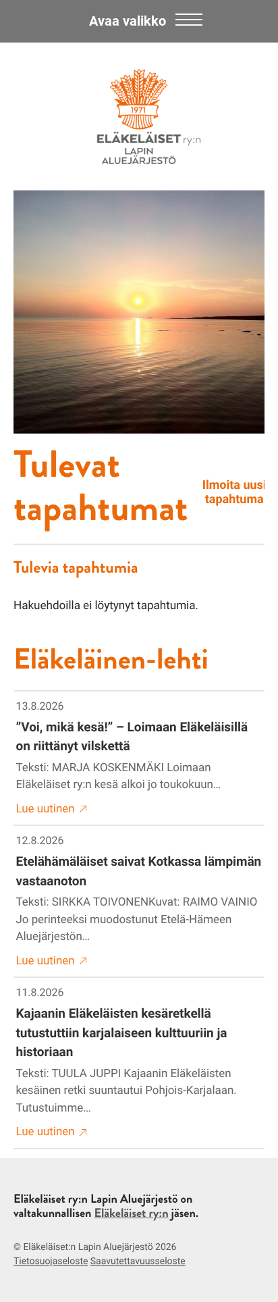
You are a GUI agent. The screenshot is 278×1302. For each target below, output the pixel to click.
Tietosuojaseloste (50, 1261)
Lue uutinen (45, 809)
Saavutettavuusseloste (138, 1261)
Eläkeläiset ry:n (131, 1213)
